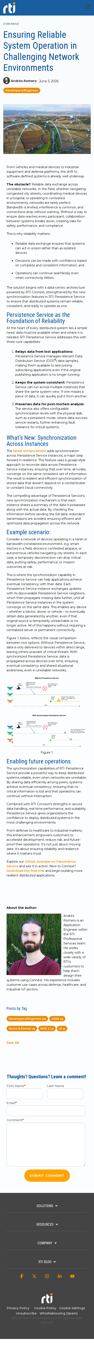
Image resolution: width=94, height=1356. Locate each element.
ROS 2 (47, 1028)
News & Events (22, 1028)
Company (45, 1243)
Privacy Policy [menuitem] (18, 1308)
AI (62, 1028)
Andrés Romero (24, 81)
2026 (57, 1018)
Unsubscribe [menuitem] (25, 1313)
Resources (45, 1224)
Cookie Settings (72, 1308)
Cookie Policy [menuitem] (44, 1308)
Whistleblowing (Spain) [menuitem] (59, 1313)
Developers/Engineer (21, 90)
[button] (88, 6)
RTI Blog (44, 1262)
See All (13, 1043)
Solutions (45, 1206)
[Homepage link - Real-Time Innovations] (47, 1301)
